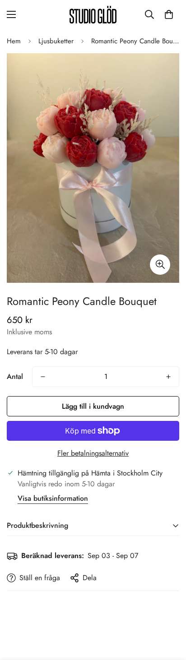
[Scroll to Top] (170, 612)
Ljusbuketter (56, 41)
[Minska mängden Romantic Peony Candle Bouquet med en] (43, 377)
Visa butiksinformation (53, 498)
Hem (14, 41)
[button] (168, 14)
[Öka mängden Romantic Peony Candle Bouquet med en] (168, 377)
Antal (15, 376)
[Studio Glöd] (93, 14)
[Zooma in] (160, 264)
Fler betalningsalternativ (93, 453)
